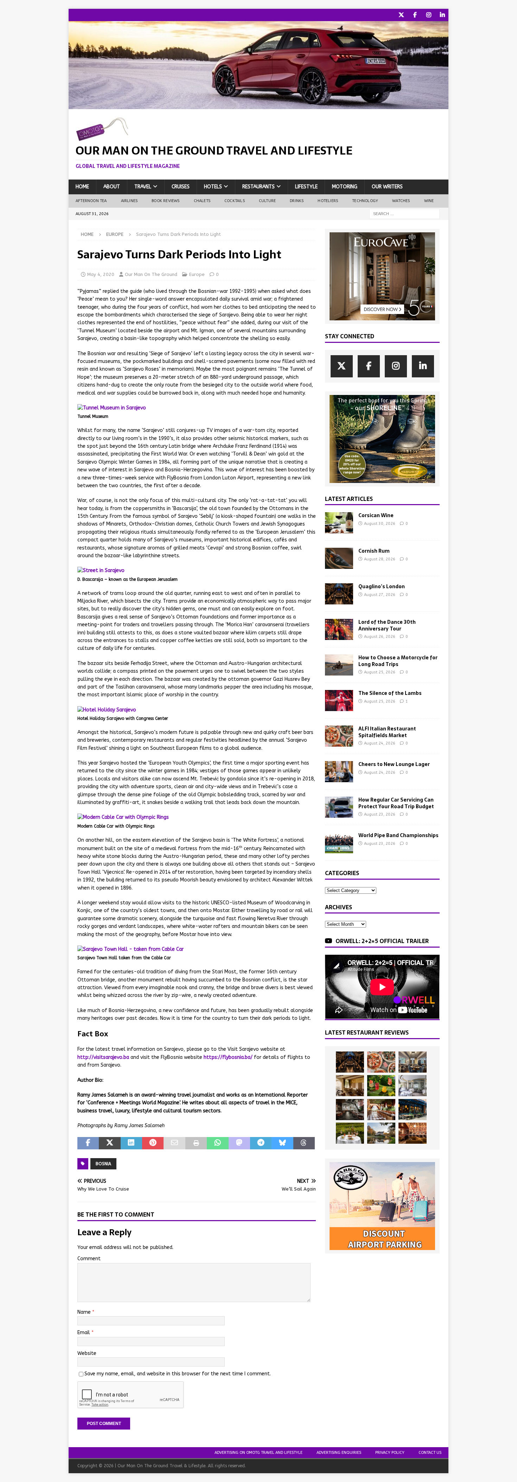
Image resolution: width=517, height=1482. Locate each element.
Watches (401, 201)
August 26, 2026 (379, 636)
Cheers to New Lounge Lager (394, 764)
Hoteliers (328, 201)
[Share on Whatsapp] (217, 1143)
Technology (365, 201)
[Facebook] (415, 15)
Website (86, 1353)
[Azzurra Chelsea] (412, 1109)
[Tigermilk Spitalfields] (381, 1109)
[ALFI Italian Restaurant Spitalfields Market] (339, 736)
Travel (142, 187)
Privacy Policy (389, 1452)
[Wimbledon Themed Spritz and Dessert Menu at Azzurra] (381, 1085)
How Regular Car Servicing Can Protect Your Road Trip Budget (396, 803)
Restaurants (258, 187)
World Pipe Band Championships (398, 835)
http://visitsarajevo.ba (103, 1057)
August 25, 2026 (379, 672)
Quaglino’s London (381, 586)
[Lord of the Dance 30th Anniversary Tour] (339, 629)
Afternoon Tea (91, 201)
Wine (429, 201)
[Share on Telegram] (261, 1143)
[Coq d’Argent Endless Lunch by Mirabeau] (350, 1133)
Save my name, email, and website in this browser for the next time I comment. (177, 1374)
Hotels (213, 187)
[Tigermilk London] (412, 1133)
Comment (89, 1259)
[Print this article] (196, 1143)
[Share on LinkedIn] (131, 1143)
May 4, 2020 (100, 274)
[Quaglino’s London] (339, 593)
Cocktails (234, 201)
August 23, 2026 (379, 814)
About (111, 187)
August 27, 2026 (379, 594)
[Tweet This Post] (109, 1143)
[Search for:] (404, 213)
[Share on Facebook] (88, 1143)
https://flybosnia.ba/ (228, 1057)
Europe (197, 274)
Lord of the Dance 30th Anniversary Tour (387, 625)
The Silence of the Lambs (390, 693)
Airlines (129, 201)
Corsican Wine (376, 515)
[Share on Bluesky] (282, 1143)
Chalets (202, 201)
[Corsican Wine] (339, 522)
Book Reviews (165, 201)
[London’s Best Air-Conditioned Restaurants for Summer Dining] (412, 1085)
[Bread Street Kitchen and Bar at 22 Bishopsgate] (350, 1109)
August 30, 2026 (379, 523)
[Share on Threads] (304, 1143)
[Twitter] (401, 15)
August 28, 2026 (379, 559)
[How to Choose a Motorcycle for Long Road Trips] (339, 665)
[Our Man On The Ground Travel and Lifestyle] (258, 105)
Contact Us (430, 1452)
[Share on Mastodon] (239, 1143)
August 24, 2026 (379, 743)
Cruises (181, 187)
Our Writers (387, 187)
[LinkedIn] (442, 15)
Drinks (297, 201)
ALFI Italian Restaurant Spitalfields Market (387, 732)
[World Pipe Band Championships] (339, 842)
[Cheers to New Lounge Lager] (339, 771)
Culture (267, 201)
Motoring (344, 187)
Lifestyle (306, 187)
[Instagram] (428, 15)
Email (84, 1333)
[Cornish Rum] (339, 558)
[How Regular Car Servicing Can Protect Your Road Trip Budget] (339, 807)
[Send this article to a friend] (174, 1143)
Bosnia (103, 1163)
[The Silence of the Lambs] (339, 700)
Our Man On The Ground (151, 274)
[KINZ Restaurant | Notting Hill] (350, 1085)
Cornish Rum (374, 551)
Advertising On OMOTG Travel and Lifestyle (258, 1452)
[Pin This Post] (153, 1143)
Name (84, 1312)
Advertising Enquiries (339, 1452)
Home (82, 187)
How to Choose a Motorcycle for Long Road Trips (398, 661)
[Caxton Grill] (412, 1062)
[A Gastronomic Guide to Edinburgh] (381, 1133)
